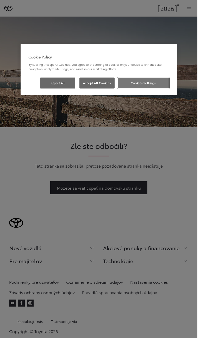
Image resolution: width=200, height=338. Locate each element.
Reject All (58, 83)
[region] (99, 69)
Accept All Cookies (97, 83)
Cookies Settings (143, 83)
